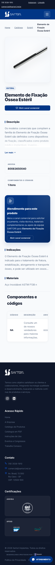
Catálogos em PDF (13, 431)
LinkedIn (41, 2)
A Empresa (10, 422)
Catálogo (18, 27)
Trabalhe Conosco (13, 446)
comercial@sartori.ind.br (11, 7)
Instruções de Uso (13, 436)
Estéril (30, 27)
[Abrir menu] (47, 14)
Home (7, 27)
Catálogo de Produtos (15, 427)
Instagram (32, 2)
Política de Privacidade (15, 560)
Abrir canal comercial (29, 108)
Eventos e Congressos (15, 441)
